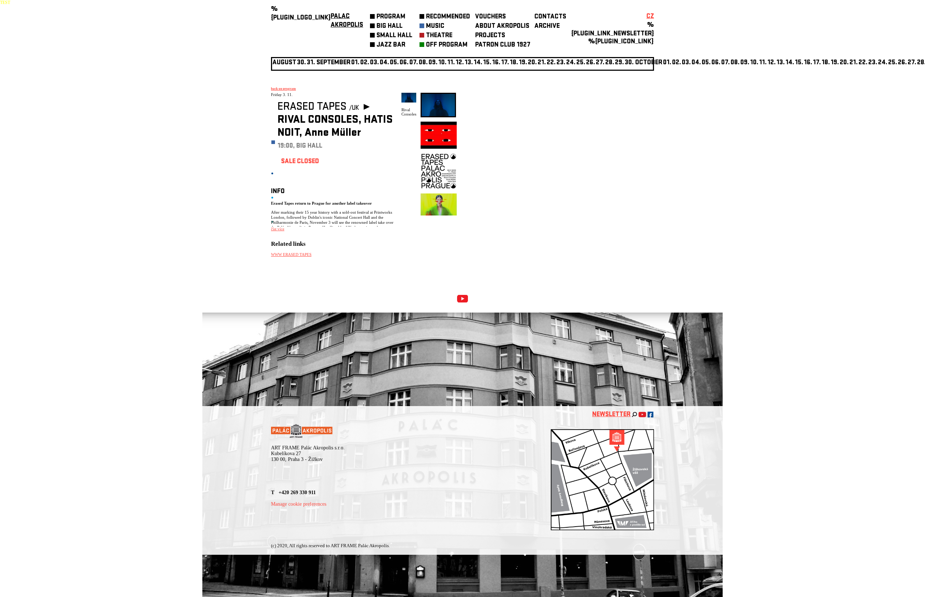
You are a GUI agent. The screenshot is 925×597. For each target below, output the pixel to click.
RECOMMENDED (448, 17)
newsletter (611, 415)
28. (609, 63)
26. (902, 63)
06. (404, 63)
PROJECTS (490, 36)
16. (496, 63)
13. (469, 63)
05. (706, 63)
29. (619, 63)
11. (451, 63)
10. (442, 63)
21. (542, 63)
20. (532, 63)
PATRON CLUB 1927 (502, 45)
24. (571, 63)
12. (460, 63)
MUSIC (435, 26)
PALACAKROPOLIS (347, 21)
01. (667, 63)
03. (686, 63)
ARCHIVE (547, 26)
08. (423, 63)
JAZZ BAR (391, 45)
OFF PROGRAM (447, 45)
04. (384, 63)
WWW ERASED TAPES (291, 254)
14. (478, 63)
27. (600, 63)
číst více (277, 229)
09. (744, 63)
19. (523, 63)
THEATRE (439, 36)
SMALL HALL (394, 36)
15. (487, 63)
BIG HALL (390, 26)
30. (629, 63)
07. (413, 63)
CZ (650, 17)
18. (514, 63)
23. (872, 63)
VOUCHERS (490, 17)
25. (580, 63)
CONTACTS (550, 17)
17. (505, 63)
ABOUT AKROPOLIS (502, 26)
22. (551, 63)
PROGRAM (391, 17)
